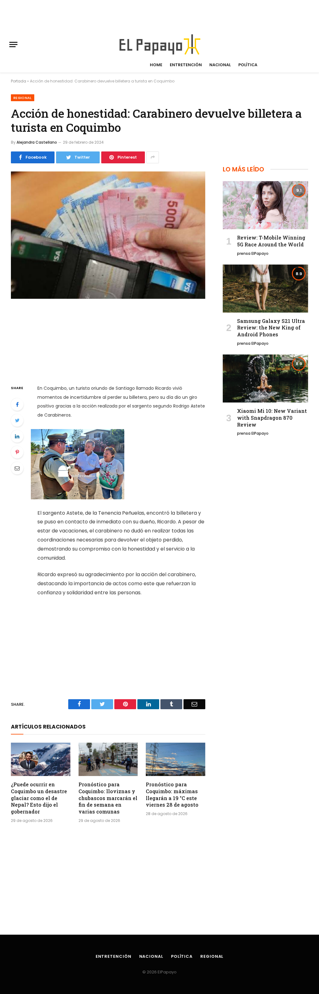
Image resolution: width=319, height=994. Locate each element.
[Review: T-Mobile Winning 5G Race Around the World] (265, 205)
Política (247, 64)
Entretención (186, 64)
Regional (22, 97)
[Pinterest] (17, 452)
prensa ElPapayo (253, 253)
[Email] (17, 468)
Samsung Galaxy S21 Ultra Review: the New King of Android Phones (271, 328)
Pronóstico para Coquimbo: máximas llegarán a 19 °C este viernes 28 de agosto (172, 794)
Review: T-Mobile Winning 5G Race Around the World (271, 241)
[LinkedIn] (17, 436)
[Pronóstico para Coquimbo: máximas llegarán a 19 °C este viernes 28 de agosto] (175, 759)
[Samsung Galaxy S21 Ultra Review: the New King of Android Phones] (265, 289)
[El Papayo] (159, 44)
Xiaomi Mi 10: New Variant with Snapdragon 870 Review (272, 418)
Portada (18, 81)
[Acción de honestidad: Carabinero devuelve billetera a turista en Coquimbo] (108, 235)
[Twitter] (17, 420)
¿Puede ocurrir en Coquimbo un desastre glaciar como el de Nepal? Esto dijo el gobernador (39, 798)
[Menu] (13, 44)
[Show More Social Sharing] (152, 157)
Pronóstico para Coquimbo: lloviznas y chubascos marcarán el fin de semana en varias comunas (108, 798)
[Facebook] (17, 404)
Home (156, 64)
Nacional (220, 64)
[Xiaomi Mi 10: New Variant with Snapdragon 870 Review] (265, 378)
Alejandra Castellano (37, 142)
